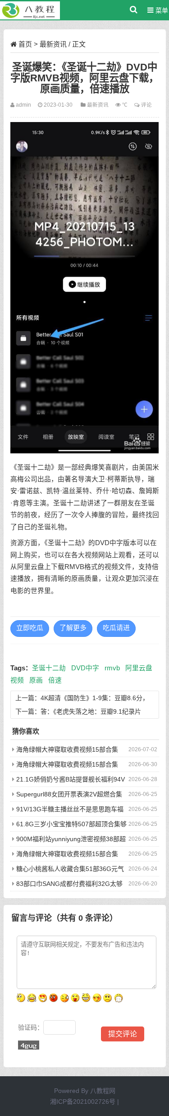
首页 (25, 44)
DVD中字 (85, 668)
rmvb (112, 668)
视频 (17, 680)
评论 (146, 105)
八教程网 (102, 1090)
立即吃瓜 (29, 627)
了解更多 (73, 627)
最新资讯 (53, 44)
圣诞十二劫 (49, 668)
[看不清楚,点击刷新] (28, 1045)
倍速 (55, 680)
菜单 (161, 10)
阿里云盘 (138, 668)
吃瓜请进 (116, 627)
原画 (36, 680)
